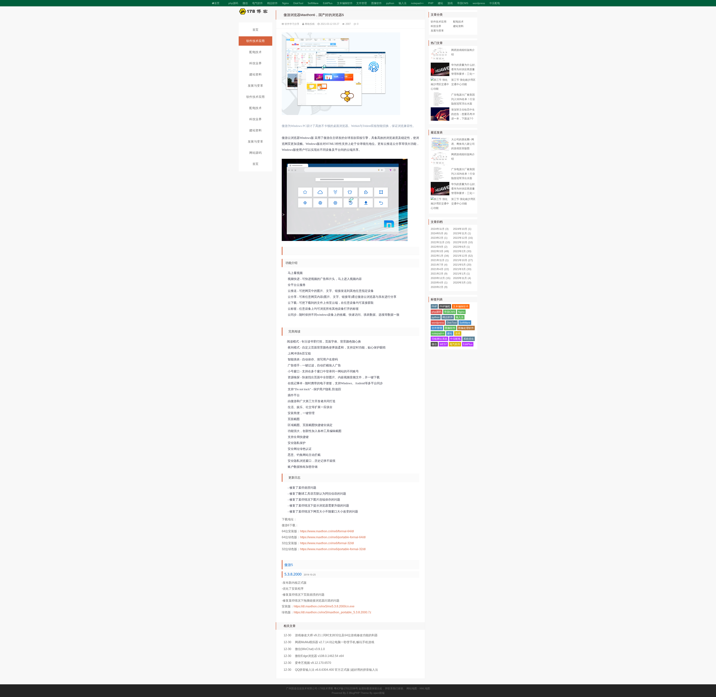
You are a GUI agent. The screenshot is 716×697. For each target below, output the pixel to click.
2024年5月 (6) (439, 233)
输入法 (402, 3)
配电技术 (255, 52)
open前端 (378, 692)
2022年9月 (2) (439, 246)
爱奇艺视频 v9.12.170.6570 (313, 662)
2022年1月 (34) (440, 255)
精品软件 (272, 3)
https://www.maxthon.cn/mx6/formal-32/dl (327, 543)
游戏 (450, 3)
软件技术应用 (255, 40)
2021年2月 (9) (439, 273)
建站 (440, 3)
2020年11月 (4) (462, 278)
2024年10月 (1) (462, 228)
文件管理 (361, 3)
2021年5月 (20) (462, 264)
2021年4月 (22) (440, 269)
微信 (434, 344)
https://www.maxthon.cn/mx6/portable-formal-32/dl (333, 549)
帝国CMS (462, 3)
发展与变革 (255, 85)
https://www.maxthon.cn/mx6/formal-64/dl (327, 531)
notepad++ (417, 3)
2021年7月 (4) (439, 264)
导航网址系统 (439, 338)
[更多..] (504, 2)
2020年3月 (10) (462, 282)
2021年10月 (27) (463, 260)
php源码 (233, 3)
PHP (430, 3)
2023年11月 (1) (462, 233)
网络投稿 (310, 24)
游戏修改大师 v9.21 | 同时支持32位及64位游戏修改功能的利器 (336, 635)
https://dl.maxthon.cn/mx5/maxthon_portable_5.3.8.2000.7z (332, 612)
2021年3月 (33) (462, 269)
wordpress (479, 3)
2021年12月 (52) (463, 255)
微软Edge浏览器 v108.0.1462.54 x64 (319, 655)
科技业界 (255, 63)
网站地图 (411, 688)
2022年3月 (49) (440, 251)
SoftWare (313, 3)
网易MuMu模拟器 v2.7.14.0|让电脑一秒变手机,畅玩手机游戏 (334, 642)
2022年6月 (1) (461, 246)
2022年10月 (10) (463, 242)
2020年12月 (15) (440, 278)
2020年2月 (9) (439, 287)
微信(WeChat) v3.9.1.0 (310, 649)
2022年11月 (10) (440, 242)
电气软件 (455, 344)
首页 (216, 3)
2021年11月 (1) (440, 260)
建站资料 (255, 74)
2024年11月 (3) (440, 228)
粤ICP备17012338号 (346, 688)
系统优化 (468, 338)
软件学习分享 (292, 24)
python (390, 3)
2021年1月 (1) (461, 273)
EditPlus (327, 3)
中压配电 (494, 3)
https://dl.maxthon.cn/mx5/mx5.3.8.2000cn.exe (324, 606)
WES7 (443, 344)
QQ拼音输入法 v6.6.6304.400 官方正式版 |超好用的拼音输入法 (336, 669)
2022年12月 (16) (463, 237)
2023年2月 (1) (439, 237)
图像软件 (376, 3)
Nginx (285, 3)
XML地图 (424, 688)
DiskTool (298, 3)
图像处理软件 (466, 328)
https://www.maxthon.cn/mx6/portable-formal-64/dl (333, 537)
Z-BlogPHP (353, 692)
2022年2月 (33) (462, 251)
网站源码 (255, 152)
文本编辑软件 (345, 3)
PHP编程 (445, 306)
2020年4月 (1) (439, 282)
